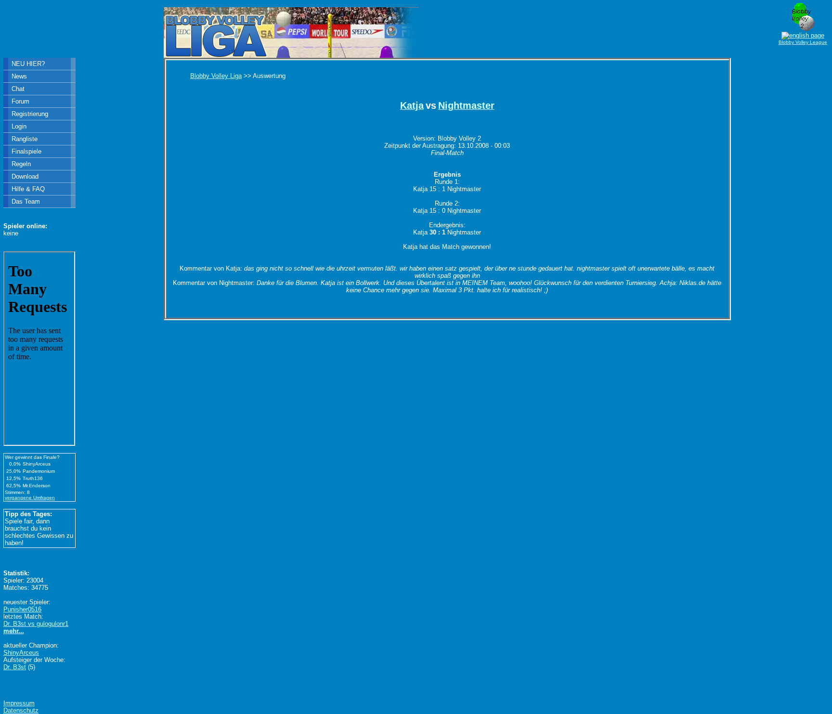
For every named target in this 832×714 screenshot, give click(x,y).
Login (19, 126)
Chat (18, 88)
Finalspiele (26, 151)
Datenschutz (21, 710)
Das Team (26, 201)
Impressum (19, 703)
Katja (412, 105)
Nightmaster (466, 105)
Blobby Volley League (803, 42)
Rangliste (25, 139)
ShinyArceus (21, 652)
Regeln (21, 164)
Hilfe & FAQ (28, 189)
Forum (20, 101)
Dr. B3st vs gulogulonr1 (35, 623)
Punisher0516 (22, 609)
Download (25, 176)
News (19, 76)
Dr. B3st (14, 667)
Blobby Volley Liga (216, 75)
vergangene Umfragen (30, 497)
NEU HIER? (28, 63)
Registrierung (30, 113)
